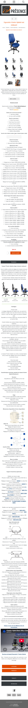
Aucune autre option (15, 228)
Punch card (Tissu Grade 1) (14, 123)
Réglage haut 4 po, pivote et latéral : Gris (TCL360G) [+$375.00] (15, 178)
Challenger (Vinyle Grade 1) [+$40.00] (14, 129)
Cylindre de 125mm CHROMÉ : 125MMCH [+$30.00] (14, 222)
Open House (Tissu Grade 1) (14, 122)
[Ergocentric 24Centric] (15, 18)
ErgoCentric (15, 109)
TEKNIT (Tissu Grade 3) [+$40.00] (14, 127)
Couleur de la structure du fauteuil (13, 112)
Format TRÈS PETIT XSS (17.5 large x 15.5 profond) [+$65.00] (14, 149)
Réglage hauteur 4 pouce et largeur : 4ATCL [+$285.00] (14, 190)
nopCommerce (16, 704)
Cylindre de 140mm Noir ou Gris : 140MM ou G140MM (15, 218)
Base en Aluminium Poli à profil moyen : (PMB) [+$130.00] (14, 235)
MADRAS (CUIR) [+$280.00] (15, 131)
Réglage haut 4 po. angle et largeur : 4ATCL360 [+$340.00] (15, 193)
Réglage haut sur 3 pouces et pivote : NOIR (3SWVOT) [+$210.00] (14, 164)
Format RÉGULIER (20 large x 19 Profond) (14, 147)
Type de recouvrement (14, 118)
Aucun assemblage (14, 244)
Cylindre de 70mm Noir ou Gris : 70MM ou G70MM (14, 211)
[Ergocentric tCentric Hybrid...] (12, 18)
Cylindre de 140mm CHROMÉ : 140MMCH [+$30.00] (14, 224)
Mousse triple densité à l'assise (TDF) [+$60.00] (15, 231)
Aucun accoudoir (14, 160)
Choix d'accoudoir (14, 158)
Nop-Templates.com (16, 705)
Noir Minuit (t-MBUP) (15, 114)
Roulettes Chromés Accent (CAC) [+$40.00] (15, 237)
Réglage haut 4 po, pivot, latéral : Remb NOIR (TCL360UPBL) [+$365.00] (14, 182)
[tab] (14, 262)
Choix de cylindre (14, 207)
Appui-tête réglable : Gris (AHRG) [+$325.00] (14, 201)
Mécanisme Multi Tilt (15, 141)
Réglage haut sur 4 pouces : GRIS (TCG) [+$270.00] (14, 167)
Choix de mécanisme (14, 139)
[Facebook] (14, 690)
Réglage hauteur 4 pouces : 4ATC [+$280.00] (14, 188)
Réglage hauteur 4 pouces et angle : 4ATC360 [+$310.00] (14, 191)
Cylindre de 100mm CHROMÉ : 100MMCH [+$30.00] (14, 220)
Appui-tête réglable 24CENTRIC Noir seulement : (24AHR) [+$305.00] (14, 205)
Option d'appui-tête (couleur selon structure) (14, 195)
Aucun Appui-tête (14, 197)
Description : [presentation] (14, 262)
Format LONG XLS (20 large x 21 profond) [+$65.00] (14, 154)
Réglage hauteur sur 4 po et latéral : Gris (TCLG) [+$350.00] (14, 171)
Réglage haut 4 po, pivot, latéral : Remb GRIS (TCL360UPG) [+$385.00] (14, 186)
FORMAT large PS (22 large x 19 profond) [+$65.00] (14, 152)
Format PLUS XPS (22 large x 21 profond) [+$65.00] (14, 156)
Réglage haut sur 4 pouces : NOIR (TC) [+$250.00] (14, 166)
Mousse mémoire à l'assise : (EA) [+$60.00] (15, 233)
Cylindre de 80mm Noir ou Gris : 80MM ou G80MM (14, 213)
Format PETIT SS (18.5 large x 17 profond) (14, 151)
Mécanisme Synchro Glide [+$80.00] (14, 143)
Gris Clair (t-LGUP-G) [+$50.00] (14, 116)
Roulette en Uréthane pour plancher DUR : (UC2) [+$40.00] (15, 230)
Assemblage (14, 239)
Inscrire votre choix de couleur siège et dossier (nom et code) (14, 133)
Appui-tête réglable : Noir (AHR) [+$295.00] (14, 199)
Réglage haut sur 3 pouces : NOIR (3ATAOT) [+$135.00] (14, 162)
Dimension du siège (14, 145)
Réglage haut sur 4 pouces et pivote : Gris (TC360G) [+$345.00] (15, 175)
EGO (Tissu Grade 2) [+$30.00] (14, 125)
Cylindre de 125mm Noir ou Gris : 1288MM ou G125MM (14, 217)
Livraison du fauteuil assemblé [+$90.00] (14, 245)
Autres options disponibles (14, 226)
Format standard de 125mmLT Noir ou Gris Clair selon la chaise (15, 209)
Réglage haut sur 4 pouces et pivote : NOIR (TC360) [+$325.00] (14, 173)
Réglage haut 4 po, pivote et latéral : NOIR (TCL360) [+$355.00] (14, 177)
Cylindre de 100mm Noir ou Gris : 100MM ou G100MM (15, 215)
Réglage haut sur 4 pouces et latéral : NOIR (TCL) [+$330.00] (14, 169)
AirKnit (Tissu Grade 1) (14, 120)
